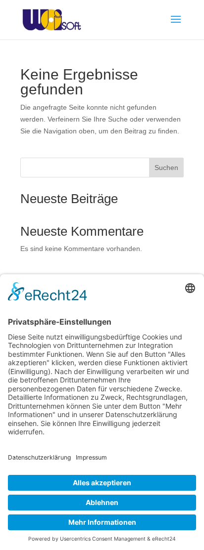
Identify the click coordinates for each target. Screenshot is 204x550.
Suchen (166, 167)
